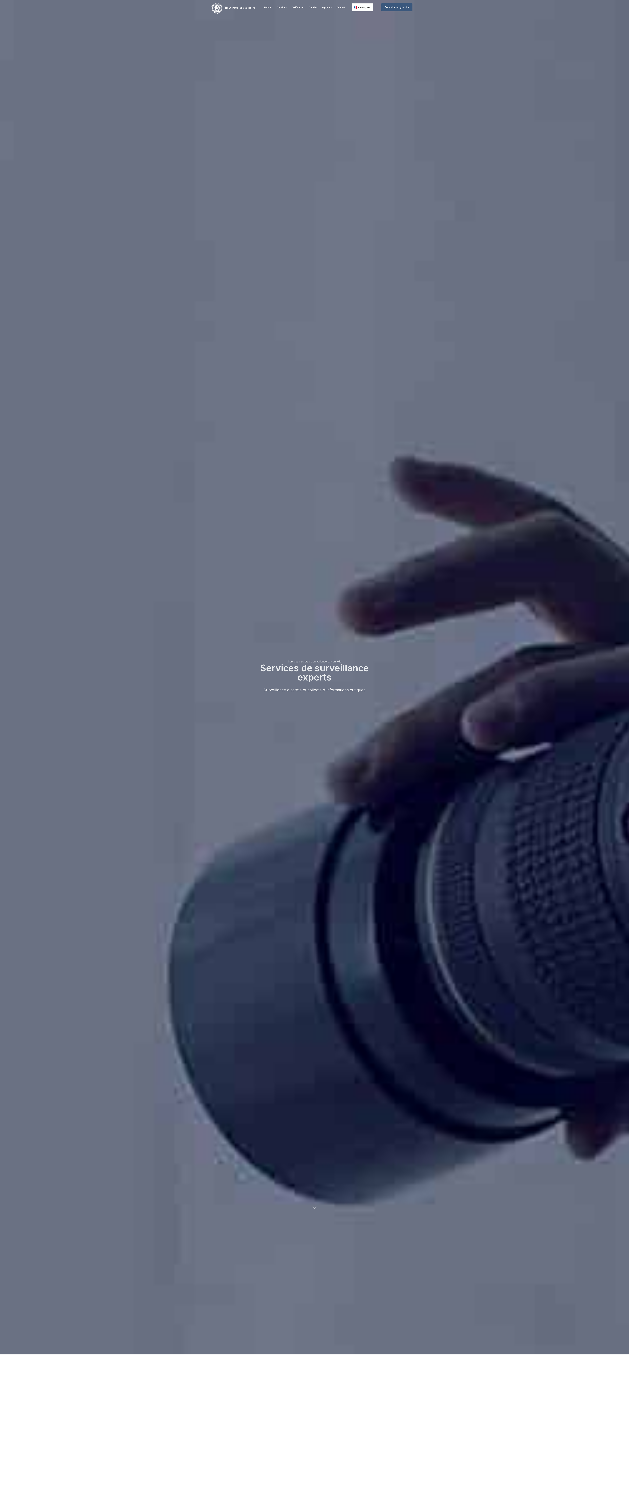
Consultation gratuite (397, 7)
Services (282, 7)
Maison (268, 7)
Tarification (297, 7)
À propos (327, 7)
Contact (340, 7)
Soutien (313, 7)
